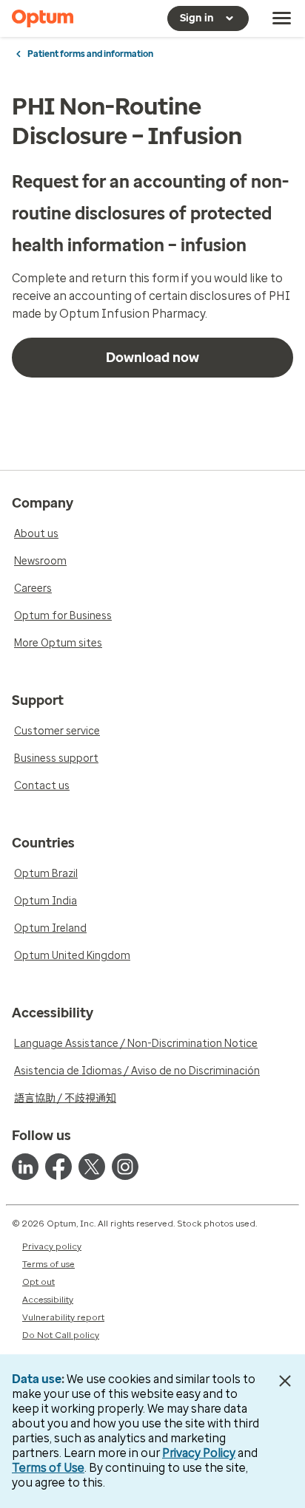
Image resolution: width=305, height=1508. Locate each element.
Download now (152, 357)
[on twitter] (91, 1166)
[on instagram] (125, 1166)
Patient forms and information (90, 54)
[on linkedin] (25, 1166)
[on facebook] (58, 1166)
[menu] (282, 18)
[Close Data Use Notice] (285, 1381)
